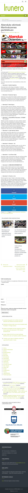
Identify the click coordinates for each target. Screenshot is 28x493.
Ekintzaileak (6, 357)
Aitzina (4, 348)
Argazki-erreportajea (8, 349)
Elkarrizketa (6, 358)
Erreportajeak (6, 360)
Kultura (5, 371)
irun (2, 213)
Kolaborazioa (6, 370)
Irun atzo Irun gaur (7, 364)
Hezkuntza (5, 361)
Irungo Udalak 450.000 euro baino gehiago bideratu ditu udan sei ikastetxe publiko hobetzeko (14, 335)
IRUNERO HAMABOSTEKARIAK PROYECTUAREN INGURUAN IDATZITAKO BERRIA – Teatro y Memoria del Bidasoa (15, 391)
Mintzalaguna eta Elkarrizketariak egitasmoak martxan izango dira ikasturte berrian (6, 233)
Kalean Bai (5, 367)
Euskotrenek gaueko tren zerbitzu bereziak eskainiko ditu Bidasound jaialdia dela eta (13, 320)
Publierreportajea (7, 374)
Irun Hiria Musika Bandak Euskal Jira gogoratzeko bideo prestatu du (20, 231)
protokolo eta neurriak (14, 78)
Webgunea (3, 304)
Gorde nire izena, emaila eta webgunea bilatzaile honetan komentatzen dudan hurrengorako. (13, 309)
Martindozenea (10, 213)
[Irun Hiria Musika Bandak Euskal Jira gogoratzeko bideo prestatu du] (20, 224)
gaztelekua (23, 212)
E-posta (3, 302)
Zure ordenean (13, 385)
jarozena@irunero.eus (20, 462)
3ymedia (16, 491)
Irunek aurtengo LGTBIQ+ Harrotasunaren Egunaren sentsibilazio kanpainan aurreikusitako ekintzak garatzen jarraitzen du (20, 251)
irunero (4, 213)
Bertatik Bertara (6, 352)
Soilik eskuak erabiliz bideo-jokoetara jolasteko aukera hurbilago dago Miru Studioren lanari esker (20, 268)
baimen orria (15, 76)
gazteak (13, 212)
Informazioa (6, 363)
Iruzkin (2, 284)
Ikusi (3, 480)
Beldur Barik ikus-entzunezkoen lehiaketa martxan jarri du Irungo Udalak (14, 383)
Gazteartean (17, 212)
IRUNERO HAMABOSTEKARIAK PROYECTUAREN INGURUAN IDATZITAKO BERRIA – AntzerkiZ (13, 396)
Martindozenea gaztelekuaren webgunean (17, 72)
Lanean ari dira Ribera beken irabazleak (16, 392)
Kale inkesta (6, 366)
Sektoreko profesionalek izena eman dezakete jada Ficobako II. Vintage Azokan (15, 325)
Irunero (3, 16)
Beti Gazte (5, 355)
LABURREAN (6, 373)
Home (3, 19)
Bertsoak (5, 354)
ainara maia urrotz (7, 387)
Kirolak (5, 369)
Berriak (6, 19)
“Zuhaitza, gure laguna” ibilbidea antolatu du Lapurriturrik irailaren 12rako (13, 339)
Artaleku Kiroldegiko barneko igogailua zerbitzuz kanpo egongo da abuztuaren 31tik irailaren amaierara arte (14, 330)
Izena (2, 299)
